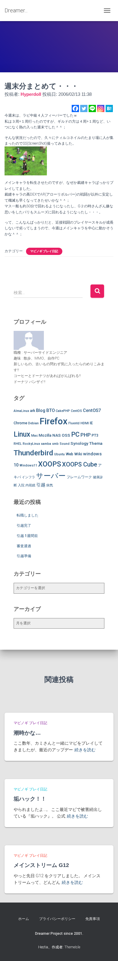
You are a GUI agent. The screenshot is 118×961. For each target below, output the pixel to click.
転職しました (27, 515)
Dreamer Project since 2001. (59, 933)
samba (46, 444)
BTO (50, 410)
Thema (95, 443)
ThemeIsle (72, 947)
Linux (22, 434)
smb (55, 444)
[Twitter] (83, 108)
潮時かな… (27, 733)
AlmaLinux (21, 411)
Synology (79, 443)
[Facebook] (75, 108)
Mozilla (45, 435)
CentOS (76, 411)
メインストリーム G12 (41, 865)
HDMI (84, 423)
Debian (33, 423)
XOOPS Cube (79, 464)
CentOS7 (92, 410)
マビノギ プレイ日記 (44, 251)
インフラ (28, 477)
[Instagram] (100, 108)
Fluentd (74, 423)
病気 (49, 485)
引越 (40, 485)
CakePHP (63, 411)
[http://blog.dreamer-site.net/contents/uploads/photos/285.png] (26, 161)
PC (75, 434)
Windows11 (28, 465)
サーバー (51, 476)
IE (91, 423)
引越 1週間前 (27, 536)
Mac (34, 436)
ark (32, 410)
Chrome (20, 423)
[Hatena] (109, 108)
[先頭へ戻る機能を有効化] (106, 948)
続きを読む (85, 749)
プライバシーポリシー (57, 919)
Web (69, 454)
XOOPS (49, 464)
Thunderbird (33, 452)
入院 (21, 485)
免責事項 (92, 919)
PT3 (95, 435)
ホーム (23, 919)
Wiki (78, 453)
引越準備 (24, 556)
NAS (56, 435)
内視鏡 (30, 485)
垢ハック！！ (30, 799)
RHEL (18, 444)
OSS (66, 435)
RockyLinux (31, 444)
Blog (40, 410)
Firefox (53, 421)
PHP (85, 435)
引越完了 (24, 525)
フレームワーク (79, 477)
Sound (65, 444)
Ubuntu (59, 454)
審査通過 (24, 546)
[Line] (92, 108)
